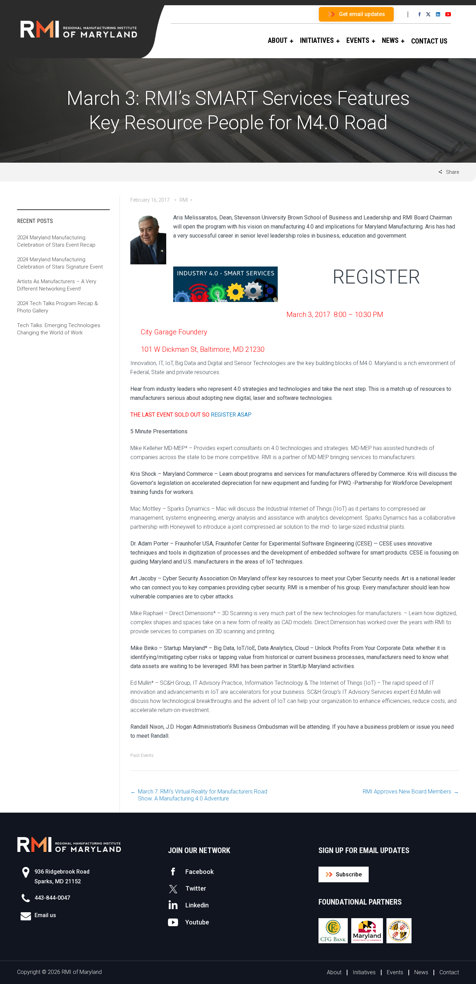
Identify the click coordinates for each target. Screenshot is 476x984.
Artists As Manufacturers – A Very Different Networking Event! (56, 285)
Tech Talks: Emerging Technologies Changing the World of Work (58, 329)
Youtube (197, 922)
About (334, 972)
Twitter (195, 888)
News (421, 972)
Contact (449, 972)
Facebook (199, 871)
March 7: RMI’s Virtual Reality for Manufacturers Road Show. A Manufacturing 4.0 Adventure (202, 795)
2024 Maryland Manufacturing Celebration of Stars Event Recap (56, 241)
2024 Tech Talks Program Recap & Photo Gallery (57, 307)
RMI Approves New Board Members (407, 791)
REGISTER (376, 277)
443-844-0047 (52, 897)
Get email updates (362, 14)
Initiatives (364, 972)
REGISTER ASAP (231, 414)
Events (395, 972)
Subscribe (349, 874)
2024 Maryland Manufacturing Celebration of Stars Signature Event (60, 263)
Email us (45, 915)
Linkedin (197, 905)
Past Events (142, 755)
